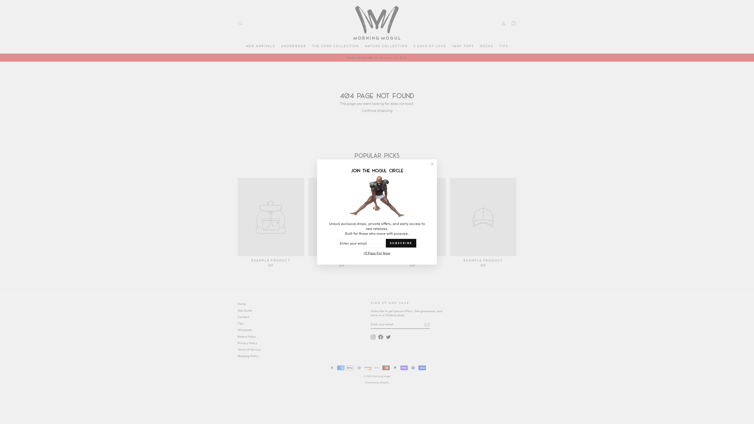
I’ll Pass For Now (377, 253)
